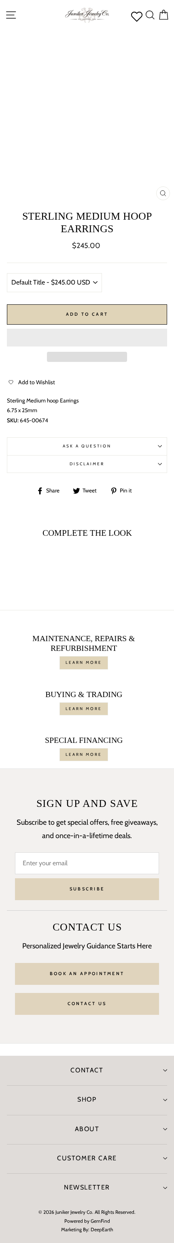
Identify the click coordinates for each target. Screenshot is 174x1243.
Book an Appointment (87, 973)
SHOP (86, 1099)
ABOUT (87, 1129)
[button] (87, 338)
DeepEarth (102, 1229)
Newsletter (87, 1187)
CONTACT (86, 1070)
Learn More (84, 662)
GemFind (100, 1221)
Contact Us (87, 1003)
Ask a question (87, 446)
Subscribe (87, 889)
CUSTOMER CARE (87, 1158)
